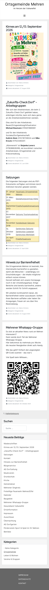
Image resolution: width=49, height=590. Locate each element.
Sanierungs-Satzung (24, 228)
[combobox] (15, 428)
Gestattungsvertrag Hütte (27, 199)
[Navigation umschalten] (24, 15)
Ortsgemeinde (10, 552)
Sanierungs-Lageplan (25, 231)
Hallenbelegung (12, 413)
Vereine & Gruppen (12, 559)
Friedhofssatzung (23, 239)
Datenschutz (24, 579)
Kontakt (22, 583)
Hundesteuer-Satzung (25, 223)
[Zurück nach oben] (45, 585)
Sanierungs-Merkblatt (25, 234)
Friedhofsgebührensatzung (27, 206)
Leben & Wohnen (11, 555)
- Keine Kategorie (11, 548)
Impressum (23, 575)
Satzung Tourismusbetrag (27, 214)
